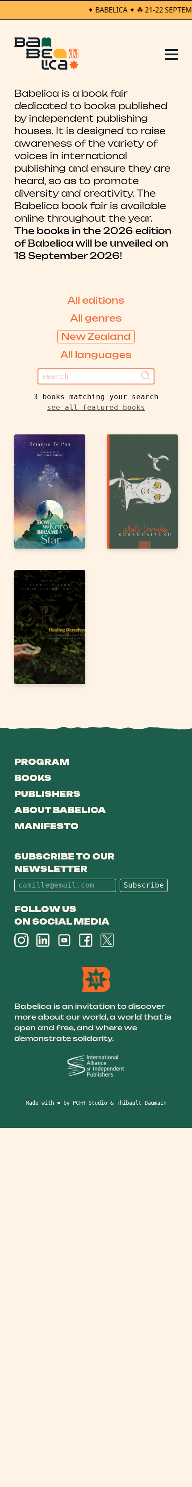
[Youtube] (64, 940)
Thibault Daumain (142, 1103)
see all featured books (96, 407)
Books (32, 778)
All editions (96, 300)
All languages (96, 354)
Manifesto (46, 826)
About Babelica (60, 810)
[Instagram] (21, 940)
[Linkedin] (43, 940)
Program (42, 762)
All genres (96, 318)
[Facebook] (86, 940)
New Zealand (96, 336)
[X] (107, 940)
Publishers (47, 794)
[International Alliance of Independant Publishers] (96, 1066)
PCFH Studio (90, 1103)
